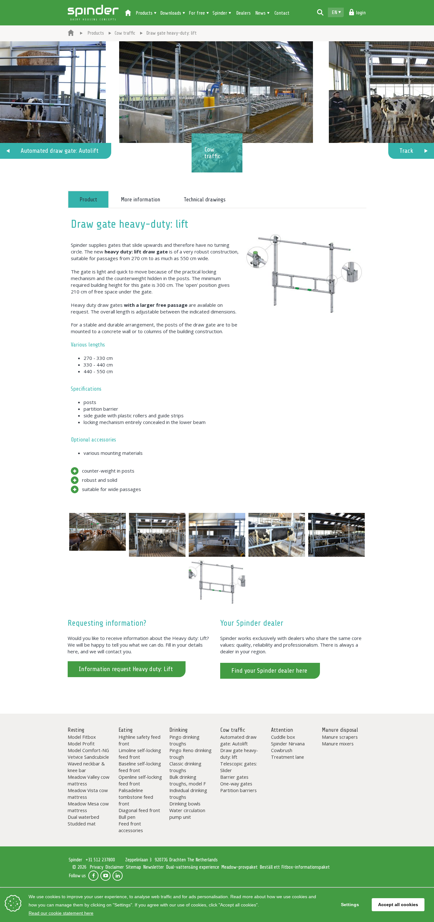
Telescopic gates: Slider (238, 766)
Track (406, 150)
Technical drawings (205, 199)
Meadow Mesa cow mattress (88, 806)
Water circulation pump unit (187, 813)
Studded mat (82, 823)
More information (140, 199)
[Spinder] (71, 33)
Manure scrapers (340, 737)
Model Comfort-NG (88, 750)
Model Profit (81, 743)
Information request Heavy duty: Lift (126, 669)
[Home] (128, 13)
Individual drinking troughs (188, 793)
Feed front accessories (131, 826)
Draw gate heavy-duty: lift (239, 753)
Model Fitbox (82, 737)
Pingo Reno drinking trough (190, 753)
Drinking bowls (184, 803)
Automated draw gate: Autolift (59, 150)
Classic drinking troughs (185, 766)
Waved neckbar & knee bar (86, 766)
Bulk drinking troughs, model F (187, 780)
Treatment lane (287, 757)
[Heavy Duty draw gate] (97, 532)
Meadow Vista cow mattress (88, 793)
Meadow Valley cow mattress (88, 780)
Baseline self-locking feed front (140, 766)
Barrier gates (234, 777)
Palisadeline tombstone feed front (136, 797)
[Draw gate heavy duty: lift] (157, 535)
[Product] (304, 277)
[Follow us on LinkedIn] (117, 876)
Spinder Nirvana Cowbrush (288, 746)
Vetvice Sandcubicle (88, 757)
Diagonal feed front (139, 810)
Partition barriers (238, 790)
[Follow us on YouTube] (105, 876)
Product (88, 199)
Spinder (93, 13)
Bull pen (127, 817)
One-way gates (236, 783)
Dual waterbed (83, 817)
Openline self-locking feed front (140, 780)
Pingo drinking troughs (184, 740)
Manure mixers (338, 743)
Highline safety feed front (139, 740)
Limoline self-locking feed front (140, 753)
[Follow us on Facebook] (93, 876)
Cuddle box (283, 737)
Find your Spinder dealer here (269, 670)
